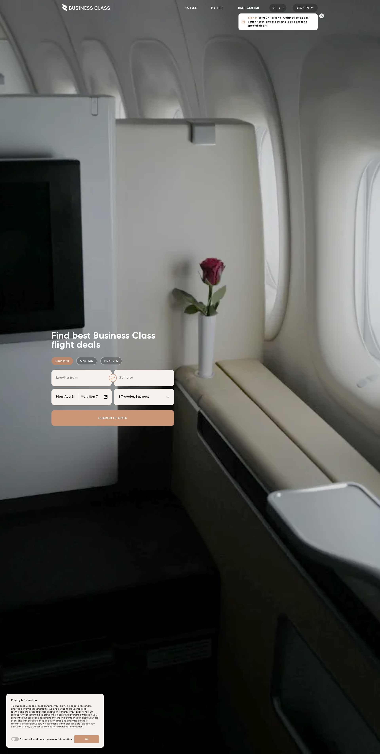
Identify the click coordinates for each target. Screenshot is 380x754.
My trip (217, 8)
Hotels (191, 8)
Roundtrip (62, 361)
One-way (86, 361)
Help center (248, 8)
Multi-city (111, 361)
